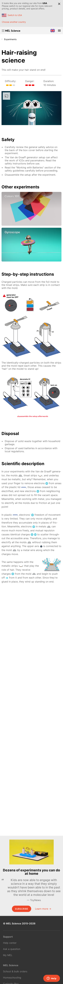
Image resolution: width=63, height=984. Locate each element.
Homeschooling (12, 977)
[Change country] (53, 31)
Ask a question (11, 949)
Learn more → (43, 908)
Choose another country (14, 22)
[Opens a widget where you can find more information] (51, 978)
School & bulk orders (15, 971)
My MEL (7, 955)
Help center (10, 942)
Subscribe (21, 908)
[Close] (59, 4)
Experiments (10, 39)
